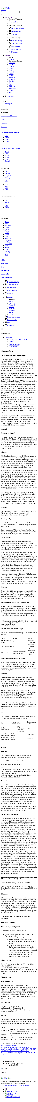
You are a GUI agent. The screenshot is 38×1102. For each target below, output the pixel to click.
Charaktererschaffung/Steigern (18, 339)
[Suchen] (1, 14)
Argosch (7, 141)
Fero (6, 184)
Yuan (6, 190)
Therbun (7, 207)
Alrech (7, 152)
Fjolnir (7, 157)
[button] (8, 17)
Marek (7, 155)
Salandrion (8, 244)
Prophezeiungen (6, 277)
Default (11, 59)
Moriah (7, 137)
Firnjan (7, 231)
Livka (7, 204)
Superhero (12, 88)
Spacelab (12, 86)
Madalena (8, 238)
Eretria (7, 229)
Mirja (6, 188)
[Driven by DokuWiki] (12, 1097)
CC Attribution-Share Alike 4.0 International (15, 1085)
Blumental (4, 127)
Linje (6, 171)
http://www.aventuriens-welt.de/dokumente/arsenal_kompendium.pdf (15, 1046)
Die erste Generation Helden (10, 148)
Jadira (7, 234)
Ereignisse (4, 263)
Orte (2, 267)
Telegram (12, 308)
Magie (11, 343)
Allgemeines (13, 346)
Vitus (6, 206)
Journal (11, 72)
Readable (12, 77)
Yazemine (8, 253)
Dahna (7, 227)
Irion (6, 186)
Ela (6, 200)
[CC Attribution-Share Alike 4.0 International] (6, 1078)
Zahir (6, 255)
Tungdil (7, 161)
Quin (6, 249)
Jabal (6, 139)
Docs (2, 119)
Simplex (11, 81)
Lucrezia (7, 179)
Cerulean (12, 63)
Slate (10, 85)
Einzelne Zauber (14, 345)
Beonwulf (8, 175)
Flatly (11, 70)
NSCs (3, 260)
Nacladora (8, 240)
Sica (6, 245)
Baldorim (8, 173)
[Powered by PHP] (11, 1091)
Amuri (7, 222)
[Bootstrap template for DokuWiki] (6, 1089)
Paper (11, 75)
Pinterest (11, 307)
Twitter (11, 301)
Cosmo (11, 64)
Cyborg (11, 66)
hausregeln (8, 104)
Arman (7, 223)
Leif (6, 177)
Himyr (7, 233)
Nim (6, 159)
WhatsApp (12, 310)
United (11, 90)
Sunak (7, 247)
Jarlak (7, 236)
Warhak (7, 251)
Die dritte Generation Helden (10, 132)
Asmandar (8, 225)
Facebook (12, 305)
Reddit (11, 314)
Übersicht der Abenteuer (9, 116)
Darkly (11, 68)
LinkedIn (12, 303)
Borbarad (4, 123)
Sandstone (12, 79)
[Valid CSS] (9, 1095)
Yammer (11, 312)
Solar (10, 83)
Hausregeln (5, 274)
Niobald (7, 242)
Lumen (11, 74)
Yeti (10, 92)
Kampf (11, 341)
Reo (6, 181)
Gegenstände (5, 270)
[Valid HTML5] (10, 1093)
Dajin (6, 136)
